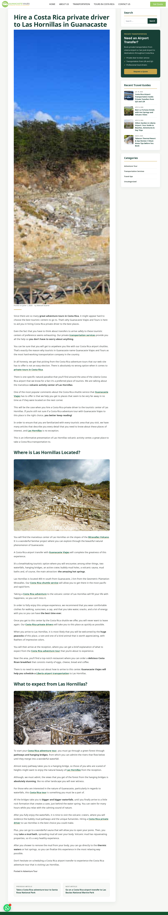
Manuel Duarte (43, 305)
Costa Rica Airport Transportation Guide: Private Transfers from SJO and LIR (144, 98)
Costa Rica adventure (35, 593)
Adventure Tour (30, 871)
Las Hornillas (35, 430)
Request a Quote (141, 71)
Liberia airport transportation (52, 673)
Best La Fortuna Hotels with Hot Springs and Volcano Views (144, 112)
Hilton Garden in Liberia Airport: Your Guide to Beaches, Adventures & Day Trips (145, 126)
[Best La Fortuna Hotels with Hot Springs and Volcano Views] (128, 111)
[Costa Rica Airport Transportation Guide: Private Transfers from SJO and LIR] (128, 95)
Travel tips (128, 176)
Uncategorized (130, 181)
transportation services (82, 335)
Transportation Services (134, 171)
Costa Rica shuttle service (44, 582)
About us (64, 4)
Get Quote (158, 4)
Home (52, 4)
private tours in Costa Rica (28, 369)
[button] (7, 908)
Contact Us (124, 4)
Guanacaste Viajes (59, 552)
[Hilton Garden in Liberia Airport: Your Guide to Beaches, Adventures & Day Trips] (128, 124)
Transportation (81, 4)
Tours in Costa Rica (104, 4)
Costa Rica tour (38, 792)
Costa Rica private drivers (39, 624)
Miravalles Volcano (98, 537)
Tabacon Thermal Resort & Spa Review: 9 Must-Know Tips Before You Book (145, 142)
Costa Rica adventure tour (45, 650)
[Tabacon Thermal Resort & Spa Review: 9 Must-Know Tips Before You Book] (128, 139)
